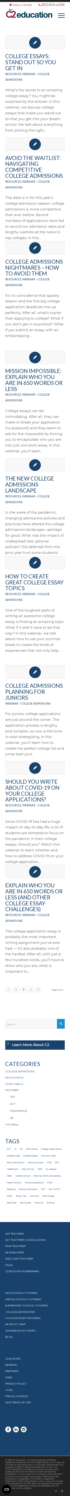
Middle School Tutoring (23, 1299)
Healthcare (12, 1169)
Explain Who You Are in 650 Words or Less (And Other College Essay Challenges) (34, 897)
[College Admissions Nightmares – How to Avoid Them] (35, 248)
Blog (9, 1336)
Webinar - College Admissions (28, 703)
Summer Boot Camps (20, 1330)
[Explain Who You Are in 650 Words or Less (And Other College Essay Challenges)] (35, 871)
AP (12, 1118)
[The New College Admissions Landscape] (35, 464)
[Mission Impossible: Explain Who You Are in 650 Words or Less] (35, 357)
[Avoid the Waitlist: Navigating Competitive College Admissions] (35, 144)
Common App (48, 1155)
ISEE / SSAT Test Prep (19, 1258)
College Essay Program (22, 1318)
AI (15, 1149)
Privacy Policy (16, 1383)
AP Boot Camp (15, 1324)
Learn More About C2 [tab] (30, 1045)
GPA (57, 1162)
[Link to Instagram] (62, 1491)
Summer (34, 1196)
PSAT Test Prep (15, 1246)
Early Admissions (15, 1162)
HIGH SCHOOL (14, 1077)
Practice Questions (34, 1182)
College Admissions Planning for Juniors (34, 691)
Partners (12, 1371)
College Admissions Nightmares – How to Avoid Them (34, 267)
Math (9, 1175)
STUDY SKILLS (14, 1083)
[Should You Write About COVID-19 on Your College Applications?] (35, 768)
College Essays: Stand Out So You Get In (30, 62)
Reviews (11, 1364)
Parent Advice (14, 1182)
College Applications (51, 1149)
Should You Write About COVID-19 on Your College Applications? (32, 790)
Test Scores (25, 1202)
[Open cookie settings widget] (6, 1489)
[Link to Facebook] (56, 1491)
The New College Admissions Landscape (29, 484)
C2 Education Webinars (22, 1271)
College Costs (13, 1155)
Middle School (23, 1175)
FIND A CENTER (22, 5)
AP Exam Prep (14, 1252)
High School (27, 1169)
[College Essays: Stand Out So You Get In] (35, 42)
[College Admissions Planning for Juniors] (35, 672)
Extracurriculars (36, 1162)
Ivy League (51, 1169)
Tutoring (38, 1202)
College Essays (30, 1155)
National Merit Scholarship (47, 1175)
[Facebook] (8, 1431)
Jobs (8, 1377)
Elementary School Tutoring (26, 1305)
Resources (13, 74)
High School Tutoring (21, 1292)
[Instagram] (24, 1431)
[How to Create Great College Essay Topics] (35, 562)
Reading (11, 1189)
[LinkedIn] (16, 1431)
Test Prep (11, 1202)
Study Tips (21, 1196)
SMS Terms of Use (18, 1402)
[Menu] (59, 15)
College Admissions (20, 1311)
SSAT (9, 1196)
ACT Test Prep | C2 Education (25, 1239)
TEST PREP (12, 1090)
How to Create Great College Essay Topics (34, 582)
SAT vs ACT (54, 1189)
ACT (12, 1103)
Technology (48, 1196)
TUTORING (11, 1124)
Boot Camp (32, 1149)
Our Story (13, 1358)
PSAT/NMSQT (18, 1110)
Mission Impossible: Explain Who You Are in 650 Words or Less (34, 380)
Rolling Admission (28, 1189)
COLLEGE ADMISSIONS (20, 1071)
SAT (12, 1096)
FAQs (9, 1265)
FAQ (49, 1162)
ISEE (40, 1169)
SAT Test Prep (14, 1233)
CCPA (8, 1390)
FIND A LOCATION (16, 1396)
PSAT (50, 1182)
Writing (50, 1202)
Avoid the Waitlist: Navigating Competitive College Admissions (34, 167)
